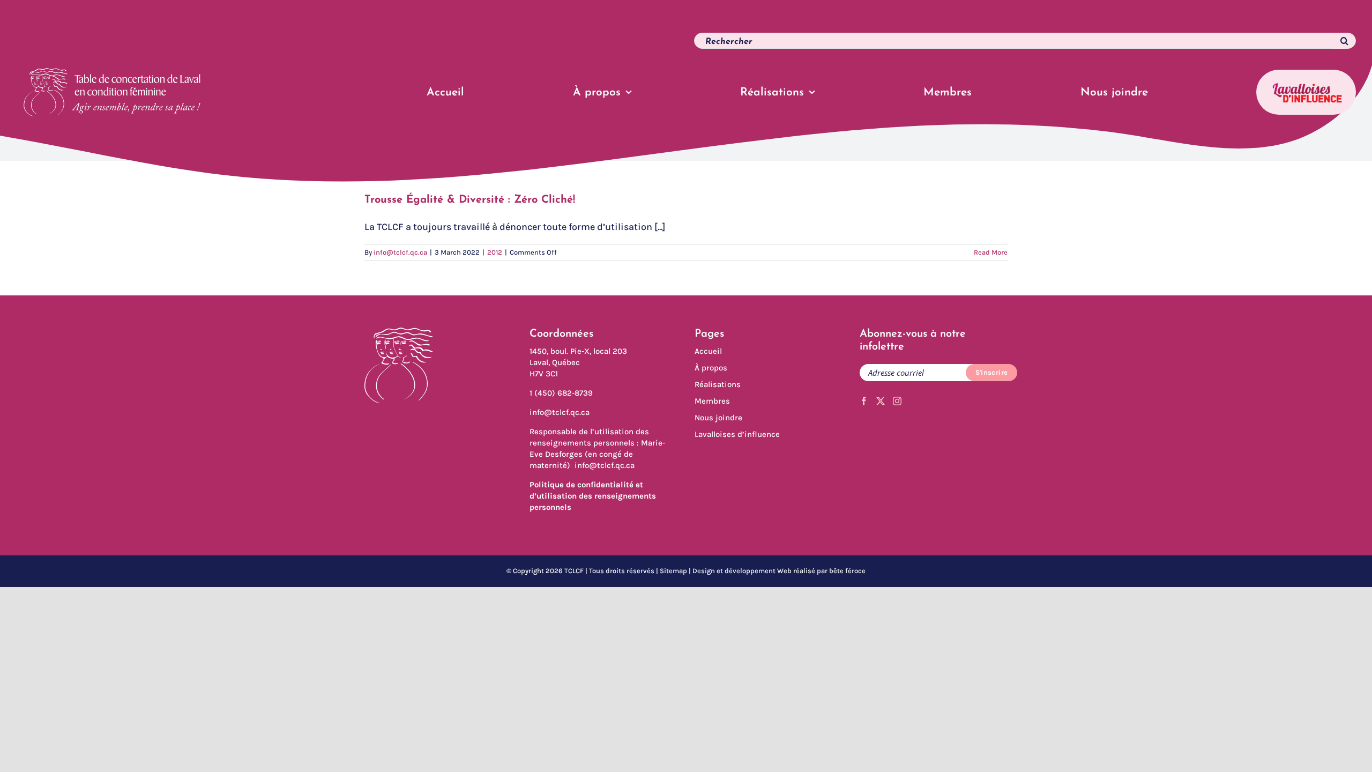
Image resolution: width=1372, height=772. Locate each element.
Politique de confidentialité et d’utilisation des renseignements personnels (593, 496)
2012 (494, 252)
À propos (711, 368)
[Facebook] (864, 401)
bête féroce (847, 571)
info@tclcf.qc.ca (400, 252)
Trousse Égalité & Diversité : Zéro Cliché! (469, 200)
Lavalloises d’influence (737, 434)
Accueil (708, 351)
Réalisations (718, 384)
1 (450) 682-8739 (561, 393)
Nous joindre (718, 417)
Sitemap (673, 571)
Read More (991, 252)
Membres (712, 401)
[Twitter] (880, 401)
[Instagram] (897, 401)
